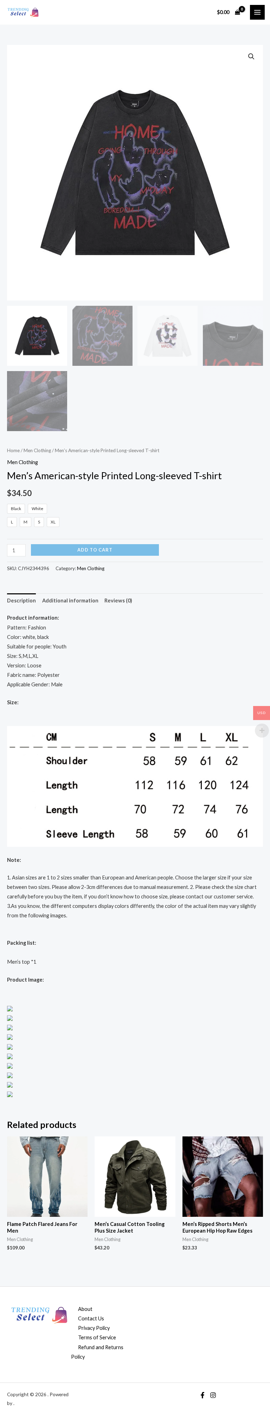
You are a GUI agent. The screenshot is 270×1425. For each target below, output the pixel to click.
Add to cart (94, 550)
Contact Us (91, 1318)
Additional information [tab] (70, 600)
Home (13, 450)
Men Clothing (37, 450)
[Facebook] (202, 1395)
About (85, 1309)
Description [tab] (21, 600)
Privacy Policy (94, 1328)
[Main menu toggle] (257, 12)
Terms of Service (97, 1337)
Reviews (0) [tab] (118, 600)
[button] (251, 56)
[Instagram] (213, 1395)
